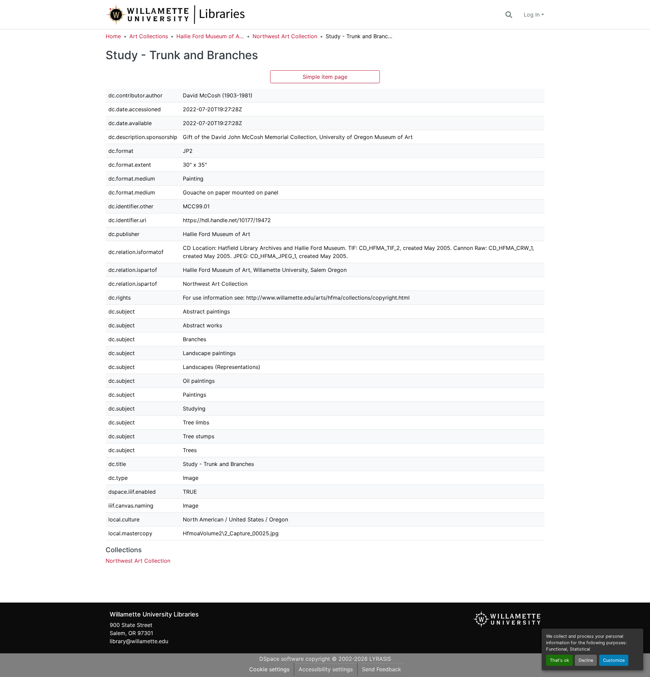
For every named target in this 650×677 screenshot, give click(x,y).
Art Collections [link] (148, 36)
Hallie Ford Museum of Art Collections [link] (210, 36)
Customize (614, 660)
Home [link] (113, 36)
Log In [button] (532, 14)
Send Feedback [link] (381, 669)
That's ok (559, 660)
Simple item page (325, 76)
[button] (198, 14)
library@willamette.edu (139, 641)
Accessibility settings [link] (326, 669)
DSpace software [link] (281, 658)
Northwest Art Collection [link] (285, 36)
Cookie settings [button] (269, 669)
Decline (586, 660)
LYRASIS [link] (380, 658)
